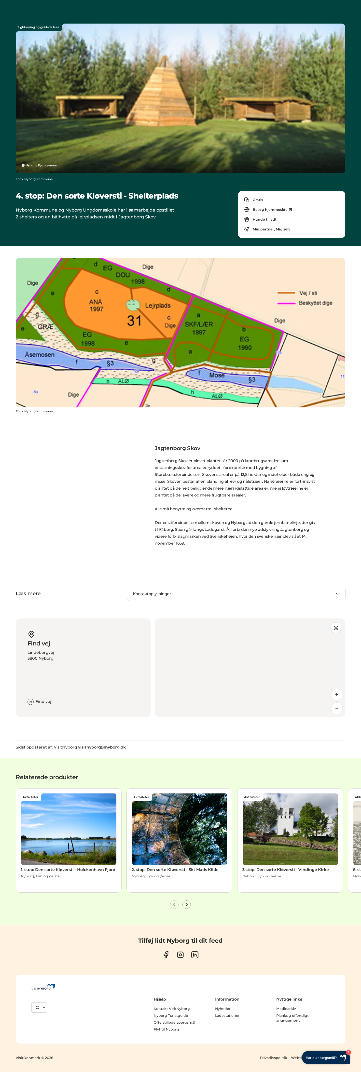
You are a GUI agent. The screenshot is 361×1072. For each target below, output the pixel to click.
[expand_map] (336, 627)
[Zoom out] (337, 708)
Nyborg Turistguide (171, 1015)
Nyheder (223, 1008)
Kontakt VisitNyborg (172, 1008)
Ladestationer (227, 1015)
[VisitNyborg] (43, 987)
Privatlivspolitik (273, 1058)
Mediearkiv (286, 1008)
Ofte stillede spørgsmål (174, 1022)
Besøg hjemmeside (270, 209)
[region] (250, 667)
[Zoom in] (337, 694)
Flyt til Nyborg (166, 1029)
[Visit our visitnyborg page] (166, 955)
